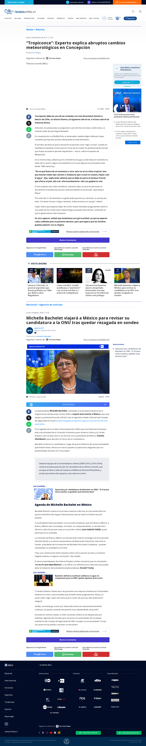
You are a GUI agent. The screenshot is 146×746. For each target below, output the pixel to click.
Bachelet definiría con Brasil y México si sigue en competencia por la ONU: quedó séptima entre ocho (79, 577)
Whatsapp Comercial (89, 733)
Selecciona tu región (16, 2)
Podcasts (8, 18)
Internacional (29, 18)
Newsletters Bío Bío (77, 2)
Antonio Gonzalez (44, 336)
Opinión (70, 18)
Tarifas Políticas (11, 731)
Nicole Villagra (35, 52)
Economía (41, 18)
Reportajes (9, 716)
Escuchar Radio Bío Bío (128, 2)
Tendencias (61, 18)
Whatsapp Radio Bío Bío (130, 733)
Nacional (17, 18)
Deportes (50, 18)
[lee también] (44, 494)
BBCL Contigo (94, 18)
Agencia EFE (39, 328)
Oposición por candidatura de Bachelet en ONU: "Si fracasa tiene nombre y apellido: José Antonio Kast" (82, 490)
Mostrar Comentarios (68, 240)
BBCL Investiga (81, 18)
